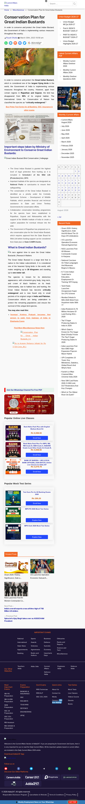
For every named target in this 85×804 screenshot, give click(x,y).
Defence (47, 642)
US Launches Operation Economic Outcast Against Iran (69, 242)
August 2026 (67, 121)
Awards (33, 642)
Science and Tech (61, 649)
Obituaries (61, 638)
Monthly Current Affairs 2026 (69, 71)
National (20, 638)
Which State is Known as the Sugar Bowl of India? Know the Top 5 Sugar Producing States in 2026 (69, 336)
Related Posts (10, 554)
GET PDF (72, 802)
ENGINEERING (26, 712)
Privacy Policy (71, 795)
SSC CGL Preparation (8, 718)
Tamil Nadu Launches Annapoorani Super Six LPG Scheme (69, 290)
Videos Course (73, 697)
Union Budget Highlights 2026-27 (70, 42)
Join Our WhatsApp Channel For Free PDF (24, 390)
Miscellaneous (18, 10)
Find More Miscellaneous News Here (29, 328)
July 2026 (65, 126)
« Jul (59, 217)
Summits (47, 646)
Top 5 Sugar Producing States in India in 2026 (69, 323)
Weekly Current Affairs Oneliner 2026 (69, 63)
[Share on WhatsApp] (6, 43)
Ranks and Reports (61, 643)
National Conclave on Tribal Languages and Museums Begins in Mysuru (69, 264)
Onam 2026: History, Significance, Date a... (12, 576)
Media (54, 697)
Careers (57, 701)
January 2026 (66, 149)
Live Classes (72, 693)
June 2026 (65, 130)
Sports (33, 638)
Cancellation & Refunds (38, 795)
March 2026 (66, 142)
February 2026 (67, 146)
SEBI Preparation (8, 706)
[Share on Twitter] (24, 43)
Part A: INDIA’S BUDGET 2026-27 (70, 29)
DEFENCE (24, 708)
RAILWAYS (24, 701)
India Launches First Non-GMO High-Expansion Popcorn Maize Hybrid (69, 350)
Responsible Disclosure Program (15, 795)
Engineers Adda (61, 667)
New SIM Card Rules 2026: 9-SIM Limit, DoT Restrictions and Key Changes (69, 384)
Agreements (35, 649)
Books (70, 704)
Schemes (34, 646)
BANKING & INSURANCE (25, 693)
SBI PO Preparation (8, 695)
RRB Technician (42, 689)
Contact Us (56, 693)
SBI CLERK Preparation (8, 700)
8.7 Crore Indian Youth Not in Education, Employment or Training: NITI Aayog (69, 277)
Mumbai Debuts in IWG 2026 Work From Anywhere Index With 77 (69, 301)
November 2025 (67, 157)
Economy (47, 649)
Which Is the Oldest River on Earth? (69, 393)
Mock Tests (72, 689)
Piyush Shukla (12, 38)
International (22, 642)
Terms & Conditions (56, 795)
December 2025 (67, 153)
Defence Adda (47, 673)
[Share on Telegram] (10, 43)
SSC (21, 697)
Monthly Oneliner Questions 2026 (69, 77)
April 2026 (65, 138)
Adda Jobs (35, 666)
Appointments (22, 649)
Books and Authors (35, 654)
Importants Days (48, 654)
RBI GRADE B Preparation (9, 727)
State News (21, 646)
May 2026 (65, 134)
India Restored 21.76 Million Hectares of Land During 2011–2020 (69, 313)
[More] (46, 1)
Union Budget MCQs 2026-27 (69, 23)
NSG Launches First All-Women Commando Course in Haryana (69, 252)
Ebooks (71, 700)
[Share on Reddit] (15, 43)
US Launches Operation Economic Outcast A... (39, 576)
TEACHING (24, 704)
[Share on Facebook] (20, 43)
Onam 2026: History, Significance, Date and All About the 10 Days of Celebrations (69, 232)
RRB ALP (39, 693)
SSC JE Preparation (8, 712)
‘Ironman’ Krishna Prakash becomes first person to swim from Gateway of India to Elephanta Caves (30, 318)
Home (6, 10)
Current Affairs (47, 667)
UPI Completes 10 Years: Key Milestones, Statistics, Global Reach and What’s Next (69, 363)
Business (47, 638)
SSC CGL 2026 (41, 697)
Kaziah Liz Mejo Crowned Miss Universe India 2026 (69, 374)
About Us (55, 689)
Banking (20, 653)
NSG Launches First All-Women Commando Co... (14, 599)
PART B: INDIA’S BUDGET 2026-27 (70, 36)
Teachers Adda (21, 667)
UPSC (22, 715)
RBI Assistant (9, 722)
